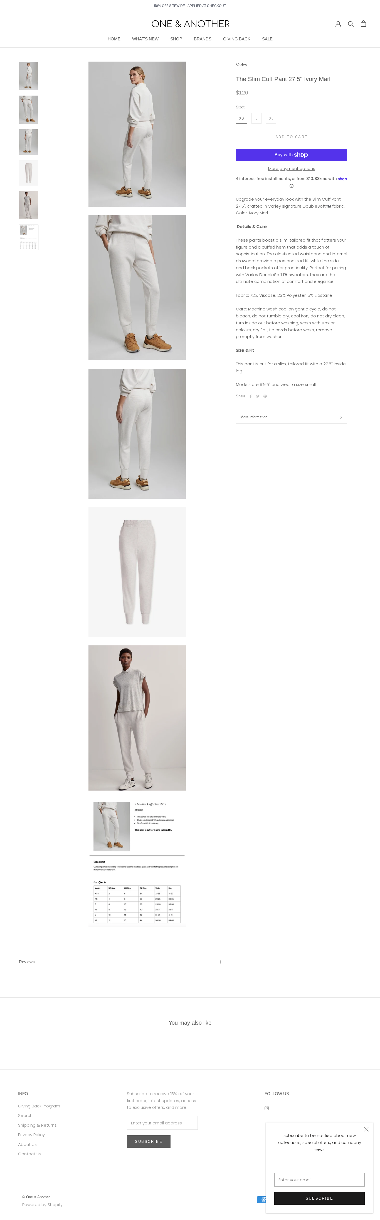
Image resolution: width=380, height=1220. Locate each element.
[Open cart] (363, 23)
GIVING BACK (236, 39)
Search (25, 1115)
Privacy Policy (31, 1135)
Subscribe (319, 1198)
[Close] (366, 1129)
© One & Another (36, 1197)
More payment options (291, 168)
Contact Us (29, 1154)
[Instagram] (267, 1108)
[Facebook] (250, 396)
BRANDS (202, 39)
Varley (241, 64)
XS (241, 118)
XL (271, 118)
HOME (114, 39)
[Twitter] (258, 396)
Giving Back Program (39, 1106)
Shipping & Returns (37, 1125)
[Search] (351, 23)
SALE (267, 39)
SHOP (176, 39)
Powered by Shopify (42, 1204)
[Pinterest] (265, 396)
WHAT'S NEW (145, 39)
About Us (27, 1144)
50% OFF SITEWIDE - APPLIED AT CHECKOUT (190, 6)
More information (253, 417)
